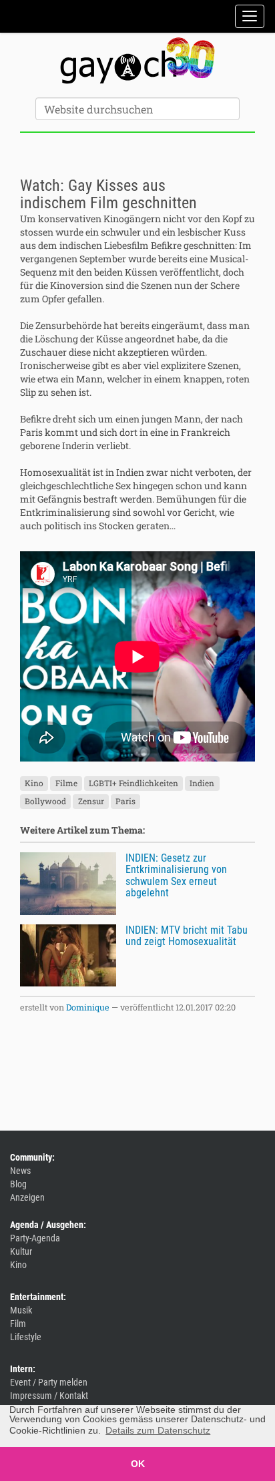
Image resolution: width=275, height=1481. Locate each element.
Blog (18, 1184)
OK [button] (138, 1463)
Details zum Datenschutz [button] (157, 1430)
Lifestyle (25, 1336)
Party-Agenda (35, 1238)
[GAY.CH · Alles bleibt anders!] (137, 60)
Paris (125, 801)
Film (18, 1323)
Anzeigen (27, 1197)
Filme (66, 783)
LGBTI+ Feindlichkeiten (133, 783)
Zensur (91, 801)
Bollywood (45, 801)
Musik (21, 1310)
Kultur (21, 1251)
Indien (202, 783)
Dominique (87, 1007)
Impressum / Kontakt (49, 1395)
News (20, 1170)
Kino (34, 783)
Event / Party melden (48, 1382)
